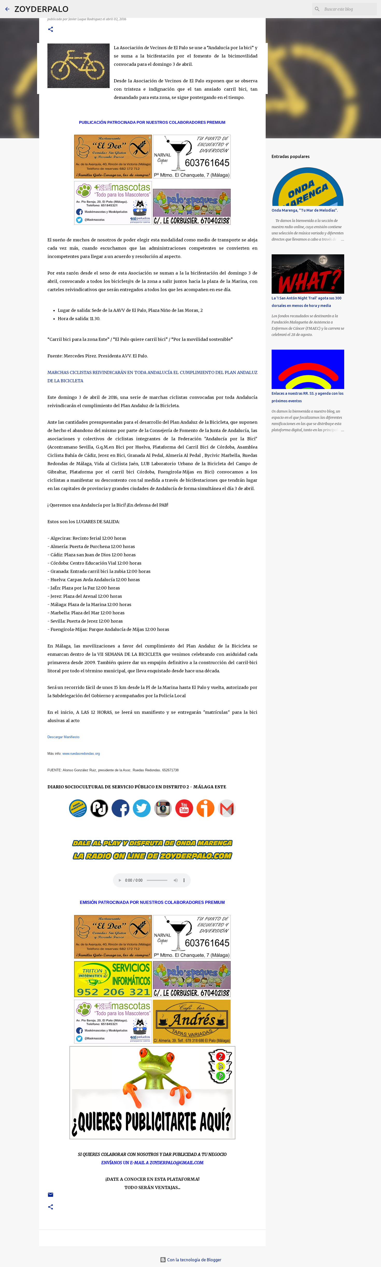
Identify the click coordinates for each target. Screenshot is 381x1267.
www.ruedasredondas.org (81, 753)
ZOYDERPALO (42, 8)
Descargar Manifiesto (63, 737)
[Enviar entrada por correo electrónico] (50, 1196)
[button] (50, 29)
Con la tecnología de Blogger (193, 1259)
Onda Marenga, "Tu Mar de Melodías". (305, 210)
